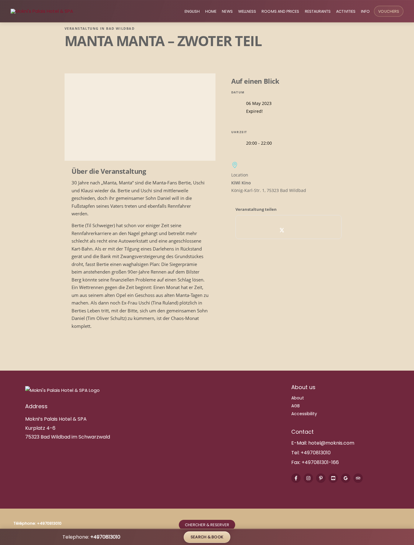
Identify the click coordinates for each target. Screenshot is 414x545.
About (297, 398)
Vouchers (388, 11)
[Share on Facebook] (268, 230)
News (227, 11)
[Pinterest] (321, 478)
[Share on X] (282, 230)
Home (210, 11)
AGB (295, 406)
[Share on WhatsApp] (295, 230)
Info (365, 11)
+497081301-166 (319, 462)
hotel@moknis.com (331, 442)
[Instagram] (308, 478)
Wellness (247, 11)
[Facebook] (296, 478)
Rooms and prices (280, 11)
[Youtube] (333, 478)
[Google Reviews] (345, 478)
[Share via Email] (308, 230)
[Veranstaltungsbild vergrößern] (140, 117)
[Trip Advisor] (358, 478)
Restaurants (318, 11)
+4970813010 (316, 452)
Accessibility (304, 414)
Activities (346, 11)
